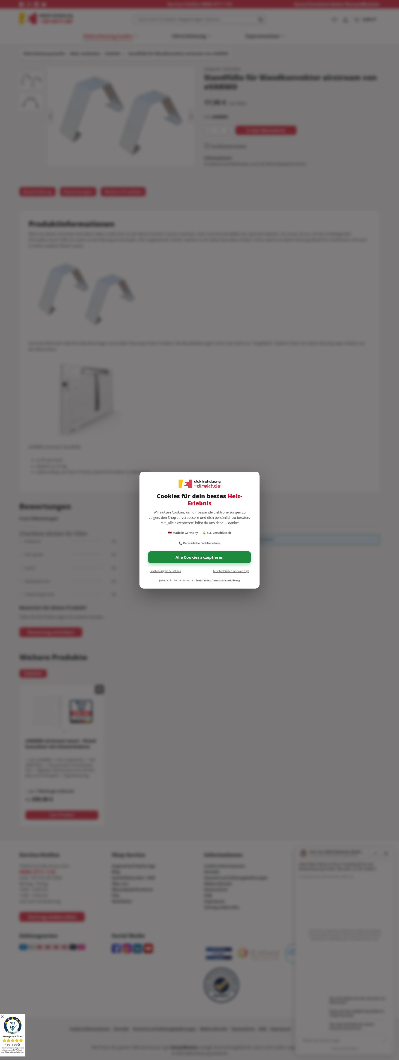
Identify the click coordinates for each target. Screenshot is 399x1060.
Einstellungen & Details (165, 571)
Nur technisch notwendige (231, 571)
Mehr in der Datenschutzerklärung (218, 580)
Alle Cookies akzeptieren (199, 557)
